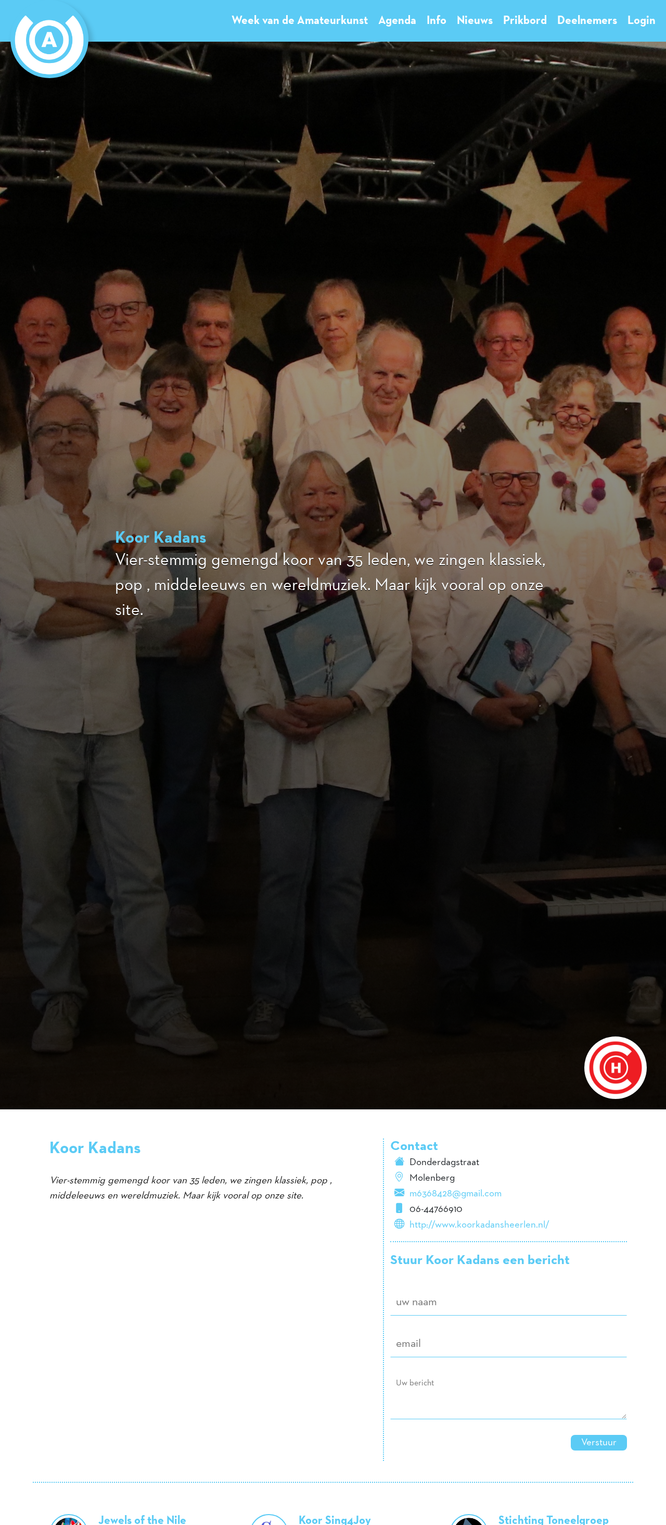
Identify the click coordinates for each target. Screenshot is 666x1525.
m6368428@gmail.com (455, 1193)
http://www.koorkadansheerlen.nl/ (479, 1225)
